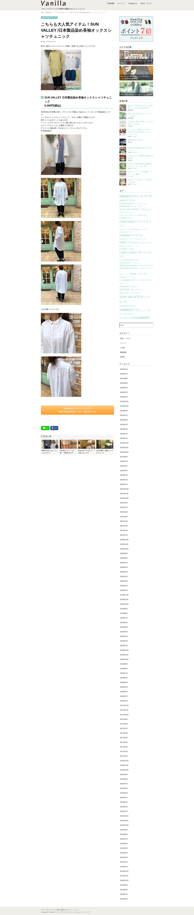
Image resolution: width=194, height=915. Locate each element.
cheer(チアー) (125, 218)
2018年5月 (124, 682)
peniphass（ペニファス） (127, 277)
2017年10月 (124, 715)
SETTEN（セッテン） (131, 289)
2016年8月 (124, 779)
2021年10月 (124, 498)
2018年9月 (124, 664)
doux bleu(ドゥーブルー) (140, 229)
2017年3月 (124, 747)
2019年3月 (124, 636)
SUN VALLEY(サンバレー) (49, 17)
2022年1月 (124, 484)
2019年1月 (124, 645)
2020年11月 (124, 544)
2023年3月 (124, 429)
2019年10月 (124, 604)
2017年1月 (124, 756)
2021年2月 (124, 530)
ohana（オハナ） (139, 274)
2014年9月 (124, 885)
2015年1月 (124, 866)
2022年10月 (124, 452)
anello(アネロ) (127, 200)
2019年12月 (124, 595)
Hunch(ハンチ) (141, 239)
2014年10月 (124, 880)
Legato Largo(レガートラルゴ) (135, 254)
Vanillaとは (133, 3)
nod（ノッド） (124, 274)
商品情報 (111, 3)
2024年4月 (124, 388)
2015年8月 (124, 834)
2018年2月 (124, 696)
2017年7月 (124, 728)
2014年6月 (124, 899)
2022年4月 (124, 470)
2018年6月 (124, 678)
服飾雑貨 (145, 317)
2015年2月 (124, 862)
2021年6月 (124, 512)
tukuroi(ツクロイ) (127, 306)
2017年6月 (124, 733)
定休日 (122, 357)
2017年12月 (124, 705)
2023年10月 (124, 406)
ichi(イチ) (125, 242)
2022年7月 (124, 461)
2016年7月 (124, 784)
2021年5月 (124, 516)
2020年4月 (124, 576)
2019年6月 (124, 622)
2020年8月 (124, 558)
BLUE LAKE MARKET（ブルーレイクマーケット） (135, 210)
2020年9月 (124, 553)
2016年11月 (124, 765)
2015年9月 (124, 830)
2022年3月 (124, 475)
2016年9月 (124, 774)
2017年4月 (124, 742)
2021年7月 (124, 507)
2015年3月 (124, 857)
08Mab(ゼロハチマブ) (135, 196)
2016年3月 (124, 802)
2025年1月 (124, 374)
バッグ (122, 314)
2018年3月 (124, 691)
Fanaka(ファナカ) (130, 235)
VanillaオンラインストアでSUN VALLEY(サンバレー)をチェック (77, 410)
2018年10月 (124, 659)
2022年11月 (124, 447)
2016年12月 (124, 761)
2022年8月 (124, 457)
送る (46, 428)
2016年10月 (124, 770)
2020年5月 (124, 572)
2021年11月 (124, 493)
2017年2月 (124, 751)
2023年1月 (124, 438)
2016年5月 (124, 793)
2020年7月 (124, 563)
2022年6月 (124, 466)
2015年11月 (124, 820)
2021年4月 (124, 521)
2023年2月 (124, 434)
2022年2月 (124, 480)
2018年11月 (124, 655)
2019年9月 (124, 609)
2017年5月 (124, 738)
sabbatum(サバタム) (128, 286)
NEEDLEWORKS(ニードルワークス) (136, 265)
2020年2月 (124, 586)
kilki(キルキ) (123, 246)
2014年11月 (124, 876)
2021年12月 (124, 489)
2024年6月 (124, 383)
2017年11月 (124, 710)
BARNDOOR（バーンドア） (131, 206)
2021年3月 (124, 526)
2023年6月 (124, 420)
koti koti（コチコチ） (133, 246)
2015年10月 (124, 825)
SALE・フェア (146, 3)
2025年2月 (124, 369)
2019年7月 (124, 618)
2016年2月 (124, 807)
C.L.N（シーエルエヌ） (138, 215)
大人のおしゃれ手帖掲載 (129, 318)
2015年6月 (124, 843)
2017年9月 (124, 719)
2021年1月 (124, 535)
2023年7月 (124, 415)
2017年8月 (124, 724)
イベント (122, 3)
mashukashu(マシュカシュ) (129, 263)
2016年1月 (124, 811)
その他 (122, 348)
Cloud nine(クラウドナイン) (135, 223)
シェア (55, 428)
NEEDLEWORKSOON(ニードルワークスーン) (135, 269)
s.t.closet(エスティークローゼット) (135, 282)
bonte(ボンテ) (123, 215)
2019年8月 (124, 613)
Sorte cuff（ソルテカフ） (130, 293)
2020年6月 (124, 567)
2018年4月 (124, 687)
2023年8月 (124, 411)
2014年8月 (124, 890)
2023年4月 (124, 424)
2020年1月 (124, 590)
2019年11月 (124, 599)
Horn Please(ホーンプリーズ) (127, 239)
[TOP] (42, 12)
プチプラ (130, 314)
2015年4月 (124, 853)
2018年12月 (124, 650)
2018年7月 (124, 673)
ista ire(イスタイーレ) (142, 243)
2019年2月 (124, 641)
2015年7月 (124, 839)
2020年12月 (124, 540)
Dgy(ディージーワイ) (125, 229)
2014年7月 (124, 894)
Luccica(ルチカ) (130, 260)
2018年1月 (124, 701)
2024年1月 (124, 397)
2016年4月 (124, 797)
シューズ (145, 310)
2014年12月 (124, 871)
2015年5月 (124, 848)
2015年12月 (124, 816)
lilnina (120, 260)
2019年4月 (124, 632)
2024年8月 (124, 378)
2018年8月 (124, 668)
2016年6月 (124, 788)
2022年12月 (124, 443)
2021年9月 (124, 503)
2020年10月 (124, 549)
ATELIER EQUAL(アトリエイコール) (133, 204)
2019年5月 (124, 627)
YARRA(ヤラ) (129, 310)
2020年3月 (124, 581)
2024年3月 (124, 392)
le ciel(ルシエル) (126, 249)
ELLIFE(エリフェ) (125, 232)
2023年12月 (124, 401)
